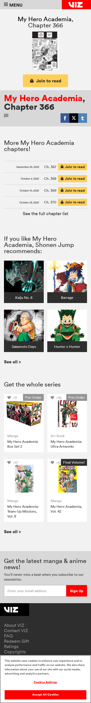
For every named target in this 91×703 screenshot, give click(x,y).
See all (12, 362)
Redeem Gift (16, 641)
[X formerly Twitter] (73, 118)
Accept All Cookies (45, 695)
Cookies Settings (45, 682)
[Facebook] (65, 118)
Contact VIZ (16, 630)
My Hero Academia (45, 19)
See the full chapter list (45, 213)
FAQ (8, 636)
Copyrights (15, 651)
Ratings (11, 646)
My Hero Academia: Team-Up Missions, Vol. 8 (23, 511)
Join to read (48, 81)
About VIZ (14, 625)
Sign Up (76, 590)
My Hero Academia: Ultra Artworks (66, 444)
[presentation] (24, 414)
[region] (45, 679)
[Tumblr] (82, 118)
